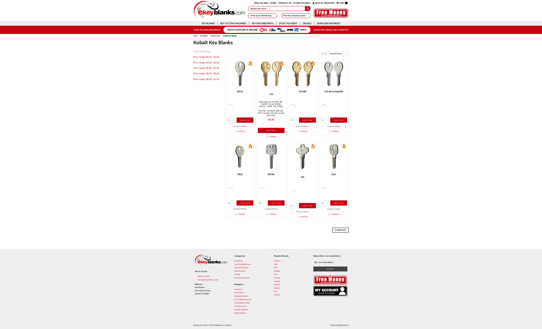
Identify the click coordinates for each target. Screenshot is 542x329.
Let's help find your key (243, 299)
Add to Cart (245, 120)
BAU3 (240, 91)
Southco (277, 284)
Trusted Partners (240, 306)
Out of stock (271, 130)
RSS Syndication (240, 313)
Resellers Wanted (241, 309)
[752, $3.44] (302, 157)
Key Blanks (208, 23)
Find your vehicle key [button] (261, 15)
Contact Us (284, 3)
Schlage (277, 271)
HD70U (271, 174)
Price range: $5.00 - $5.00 (206, 68)
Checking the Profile (242, 303)
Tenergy (277, 281)
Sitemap (228, 325)
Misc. (276, 274)
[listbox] (338, 54)
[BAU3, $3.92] (240, 74)
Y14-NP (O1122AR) (333, 91)
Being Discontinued (328, 23)
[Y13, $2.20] (271, 74)
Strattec (277, 288)
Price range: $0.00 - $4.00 (206, 57)
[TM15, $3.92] (240, 157)
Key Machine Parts (262, 23)
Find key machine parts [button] (294, 15)
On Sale (307, 23)
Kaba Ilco (277, 261)
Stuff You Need (288, 23)
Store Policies (301, 3)
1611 (333, 174)
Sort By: (324, 54)
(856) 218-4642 (203, 276)
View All (277, 295)
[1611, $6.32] (334, 157)
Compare (241, 131)
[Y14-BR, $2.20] (302, 74)
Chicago (277, 278)
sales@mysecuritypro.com (207, 280)
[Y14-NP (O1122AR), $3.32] (334, 74)
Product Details (240, 126)
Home (273, 3)
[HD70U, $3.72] (271, 157)
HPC (275, 268)
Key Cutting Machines (233, 23)
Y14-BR (302, 91)
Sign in (319, 3)
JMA (275, 264)
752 (302, 177)
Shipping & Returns (241, 296)
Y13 (271, 94)
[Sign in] (330, 291)
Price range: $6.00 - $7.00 (206, 79)
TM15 (240, 174)
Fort (275, 291)
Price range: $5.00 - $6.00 (206, 73)
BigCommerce (344, 325)
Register (329, 3)
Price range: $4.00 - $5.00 (206, 62)
